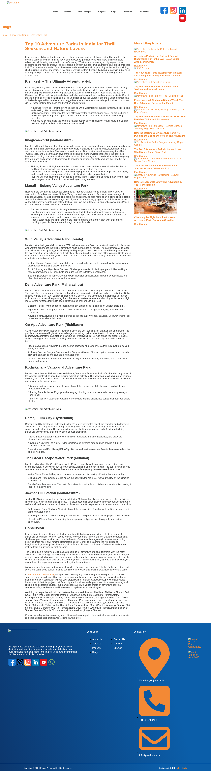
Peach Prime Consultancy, (41, 574)
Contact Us (144, 12)
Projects (102, 12)
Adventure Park (39, 35)
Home (55, 12)
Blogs (113, 12)
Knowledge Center (19, 35)
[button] (68, 12)
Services (67, 12)
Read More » (140, 66)
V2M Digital (182, 768)
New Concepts (84, 12)
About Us (128, 12)
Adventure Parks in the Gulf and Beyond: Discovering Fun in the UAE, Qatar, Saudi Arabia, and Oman (156, 59)
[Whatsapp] (51, 662)
